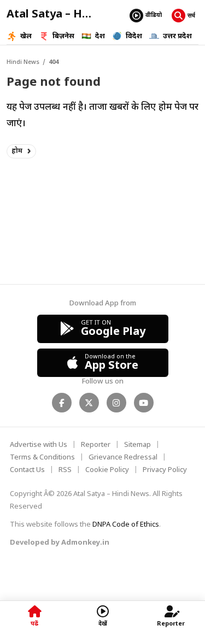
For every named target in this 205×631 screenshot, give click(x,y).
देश (100, 36)
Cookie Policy (107, 470)
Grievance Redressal (123, 457)
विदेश (134, 36)
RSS (65, 470)
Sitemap (137, 445)
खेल (26, 36)
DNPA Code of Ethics (125, 524)
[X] (89, 402)
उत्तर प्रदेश (177, 36)
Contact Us (27, 470)
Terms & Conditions (42, 457)
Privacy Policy (165, 470)
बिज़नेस (63, 36)
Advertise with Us (38, 445)
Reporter (95, 445)
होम (17, 151)
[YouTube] (144, 402)
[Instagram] (116, 402)
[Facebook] (62, 402)
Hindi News (23, 62)
